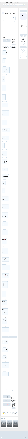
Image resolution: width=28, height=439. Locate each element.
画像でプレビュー (4, 84)
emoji (25, 37)
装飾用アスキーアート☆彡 (7, 17)
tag (13, 4)
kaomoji (23, 39)
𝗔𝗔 (2, 421)
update (8, 4)
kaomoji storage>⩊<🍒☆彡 (21, 4)
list (3, 4)
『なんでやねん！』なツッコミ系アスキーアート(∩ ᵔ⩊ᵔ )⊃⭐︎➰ (13, 413)
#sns (10, 13)
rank (5, 4)
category (16, 4)
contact (11, 4)
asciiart (22, 37)
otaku (24, 41)
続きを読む (14, 44)
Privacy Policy (24, 437)
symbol (22, 41)
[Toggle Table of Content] (13, 17)
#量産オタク (14, 13)
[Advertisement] (9, 383)
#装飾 (11, 13)
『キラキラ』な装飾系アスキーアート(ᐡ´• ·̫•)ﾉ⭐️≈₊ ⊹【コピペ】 (6, 413)
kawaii (23, 43)
